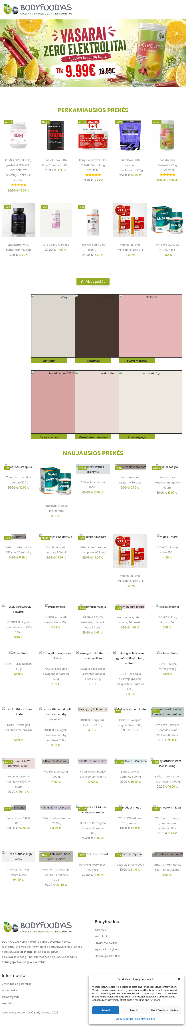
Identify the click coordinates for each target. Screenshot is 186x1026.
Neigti (134, 1010)
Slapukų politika (125, 1018)
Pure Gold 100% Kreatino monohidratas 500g (130, 165)
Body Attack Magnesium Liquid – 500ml (167, 482)
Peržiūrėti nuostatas (165, 1010)
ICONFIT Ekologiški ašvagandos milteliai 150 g (56, 674)
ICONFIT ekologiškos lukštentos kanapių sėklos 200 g (92, 674)
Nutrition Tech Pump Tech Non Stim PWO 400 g (56, 875)
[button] (179, 979)
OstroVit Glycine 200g (130, 864)
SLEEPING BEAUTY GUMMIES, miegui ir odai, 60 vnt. (93, 622)
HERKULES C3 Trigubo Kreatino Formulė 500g (93, 828)
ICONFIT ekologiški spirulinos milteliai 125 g (18, 730)
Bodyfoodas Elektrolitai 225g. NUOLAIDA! (167, 165)
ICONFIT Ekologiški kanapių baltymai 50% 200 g (19, 627)
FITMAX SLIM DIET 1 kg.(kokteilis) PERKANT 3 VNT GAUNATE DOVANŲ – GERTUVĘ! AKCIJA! (18, 170)
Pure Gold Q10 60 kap (56, 245)
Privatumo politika (145, 1018)
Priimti (106, 1010)
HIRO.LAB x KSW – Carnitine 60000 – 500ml (18, 782)
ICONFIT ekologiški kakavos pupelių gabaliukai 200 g (56, 735)
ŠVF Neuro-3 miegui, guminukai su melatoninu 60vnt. (167, 823)
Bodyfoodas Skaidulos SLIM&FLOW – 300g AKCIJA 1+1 (93, 165)
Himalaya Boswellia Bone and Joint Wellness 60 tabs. (167, 730)
